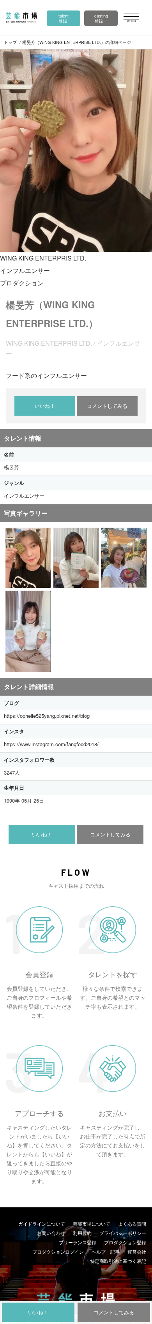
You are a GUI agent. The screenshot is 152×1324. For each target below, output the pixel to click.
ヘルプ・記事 (106, 1251)
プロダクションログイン (58, 1251)
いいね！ (45, 405)
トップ (10, 42)
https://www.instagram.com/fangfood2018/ (51, 744)
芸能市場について (91, 1223)
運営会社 (136, 1251)
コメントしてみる (107, 405)
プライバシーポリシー (122, 1233)
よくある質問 (132, 1223)
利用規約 (82, 1233)
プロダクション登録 (125, 1242)
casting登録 (101, 18)
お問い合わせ (51, 1233)
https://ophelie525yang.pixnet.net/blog (47, 715)
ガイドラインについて (41, 1223)
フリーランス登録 (77, 1242)
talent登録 (63, 18)
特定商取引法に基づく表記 (118, 1261)
